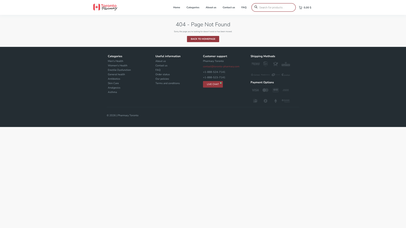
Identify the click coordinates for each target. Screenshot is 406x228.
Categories (193, 7)
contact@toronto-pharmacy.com (221, 66)
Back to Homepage (203, 39)
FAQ (244, 7)
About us (211, 7)
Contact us (229, 7)
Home (176, 7)
